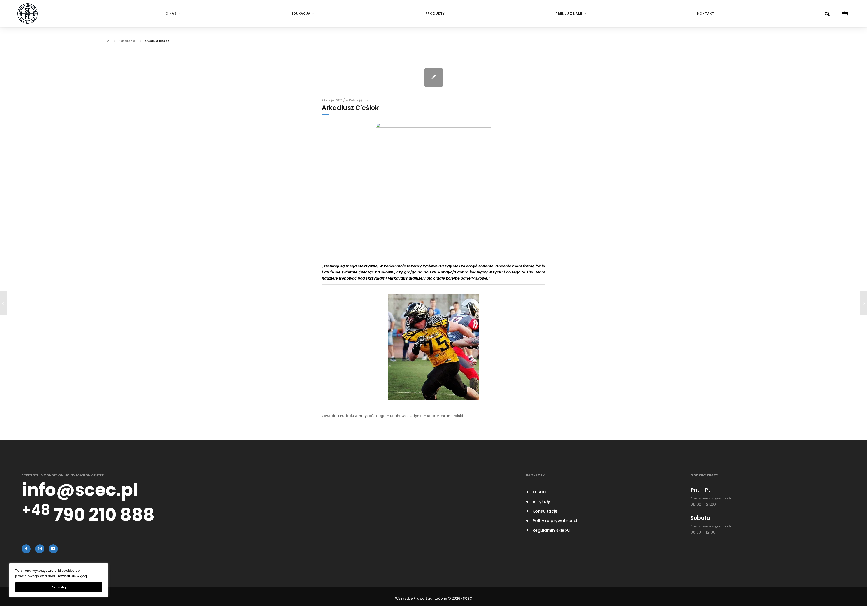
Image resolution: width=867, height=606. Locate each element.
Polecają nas (358, 100)
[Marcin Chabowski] (3, 303)
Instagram (39, 548)
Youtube (53, 548)
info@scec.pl (80, 490)
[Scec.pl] (27, 13)
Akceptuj (58, 587)
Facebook (26, 548)
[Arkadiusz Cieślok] (433, 77)
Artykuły (541, 501)
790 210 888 (88, 515)
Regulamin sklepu (551, 530)
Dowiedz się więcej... (73, 576)
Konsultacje (545, 511)
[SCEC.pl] (108, 41)
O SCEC (541, 492)
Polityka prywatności (555, 520)
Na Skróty (535, 476)
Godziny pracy (704, 476)
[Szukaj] (827, 13)
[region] (58, 580)
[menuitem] (173, 13)
